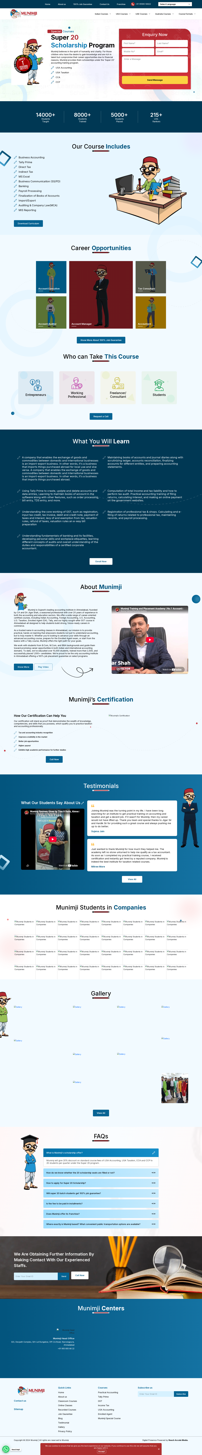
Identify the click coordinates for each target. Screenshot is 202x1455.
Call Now (54, 759)
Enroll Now (101, 561)
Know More (23, 667)
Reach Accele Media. (178, 1440)
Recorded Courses (67, 1409)
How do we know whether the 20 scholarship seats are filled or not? (80, 1173)
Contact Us (104, 4)
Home (47, 4)
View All (132, 879)
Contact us (20, 1400)
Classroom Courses (67, 1401)
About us (62, 4)
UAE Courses (141, 14)
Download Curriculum (28, 223)
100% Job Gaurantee (82, 4)
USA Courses (122, 14)
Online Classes (65, 1405)
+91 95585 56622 (143, 4)
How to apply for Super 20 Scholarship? (66, 1183)
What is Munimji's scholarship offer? (64, 1153)
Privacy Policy (65, 1431)
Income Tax (103, 1405)
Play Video (43, 667)
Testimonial (63, 1422)
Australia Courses (163, 14)
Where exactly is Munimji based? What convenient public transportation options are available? (93, 1224)
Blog (60, 1418)
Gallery (61, 1427)
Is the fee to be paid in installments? (64, 1203)
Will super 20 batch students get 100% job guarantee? (73, 1193)
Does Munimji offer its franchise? (63, 1214)
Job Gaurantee (65, 1414)
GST (100, 1401)
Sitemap (18, 1409)
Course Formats (186, 14)
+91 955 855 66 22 (66, 1348)
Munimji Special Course (109, 1418)
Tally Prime (103, 1397)
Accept (101, 1451)
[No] (158, 1449)
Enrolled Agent (105, 1414)
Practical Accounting (108, 1392)
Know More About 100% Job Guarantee (101, 340)
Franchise (121, 4)
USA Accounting (106, 1409)
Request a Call (101, 416)
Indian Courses (101, 14)
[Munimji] (23, 14)
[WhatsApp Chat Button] (5, 1449)
